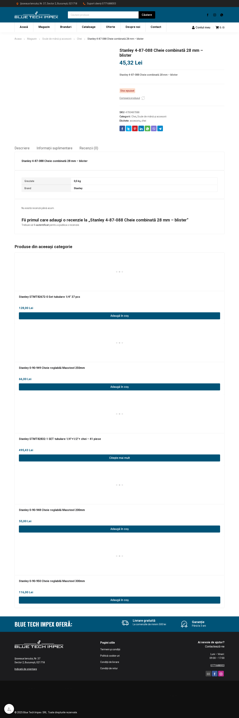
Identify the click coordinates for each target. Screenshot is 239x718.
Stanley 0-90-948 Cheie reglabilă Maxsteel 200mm (52, 510)
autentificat (42, 225)
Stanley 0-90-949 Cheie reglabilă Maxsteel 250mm (52, 368)
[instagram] (214, 15)
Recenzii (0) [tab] (88, 148)
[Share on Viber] (154, 128)
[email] (208, 673)
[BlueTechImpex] (36, 14)
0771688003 (109, 3)
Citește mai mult (119, 458)
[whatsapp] (221, 15)
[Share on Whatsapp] (147, 128)
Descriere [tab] (22, 148)
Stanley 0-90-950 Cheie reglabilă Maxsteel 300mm (52, 581)
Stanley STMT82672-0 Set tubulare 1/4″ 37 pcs (49, 296)
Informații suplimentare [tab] (54, 148)
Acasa (18, 38)
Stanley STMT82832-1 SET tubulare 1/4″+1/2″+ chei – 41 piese (60, 439)
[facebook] (207, 15)
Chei (79, 38)
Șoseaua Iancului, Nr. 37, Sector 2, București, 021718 (48, 3)
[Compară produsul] (143, 98)
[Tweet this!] (128, 128)
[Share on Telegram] (160, 128)
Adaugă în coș (119, 315)
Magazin (32, 38)
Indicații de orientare (26, 669)
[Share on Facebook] (122, 128)
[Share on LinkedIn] (141, 128)
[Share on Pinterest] (135, 128)
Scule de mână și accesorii (56, 38)
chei (144, 120)
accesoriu (135, 120)
